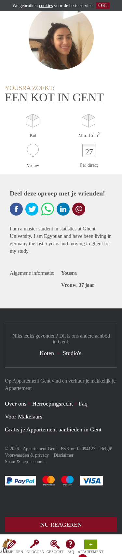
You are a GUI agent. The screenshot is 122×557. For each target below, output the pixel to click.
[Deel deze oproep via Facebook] (16, 209)
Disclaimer (64, 455)
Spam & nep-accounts (25, 461)
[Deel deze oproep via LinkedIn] (63, 209)
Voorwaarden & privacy (27, 455)
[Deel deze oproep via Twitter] (31, 209)
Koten (47, 353)
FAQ (70, 552)
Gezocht (55, 552)
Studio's (72, 353)
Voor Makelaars (23, 416)
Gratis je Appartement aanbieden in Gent (53, 429)
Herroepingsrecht (52, 403)
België (106, 448)
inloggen (34, 552)
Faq (83, 403)
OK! (103, 5)
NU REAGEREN (61, 524)
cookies (46, 5)
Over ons (15, 403)
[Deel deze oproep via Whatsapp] (47, 209)
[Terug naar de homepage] (7, 547)
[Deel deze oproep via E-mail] (78, 209)
